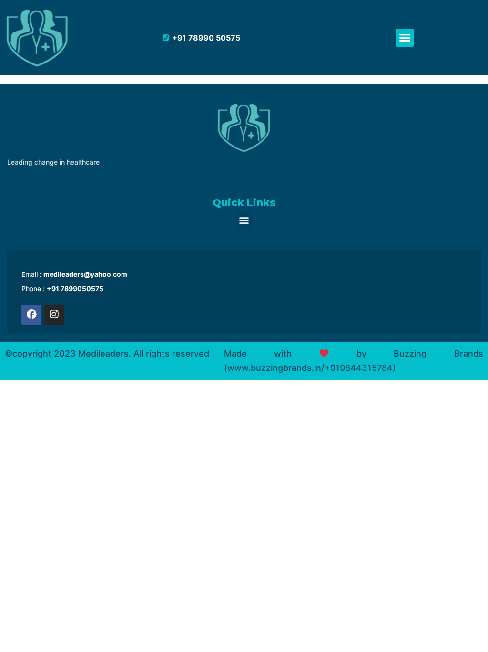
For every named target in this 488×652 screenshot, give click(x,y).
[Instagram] (54, 315)
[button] (405, 38)
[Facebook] (31, 315)
